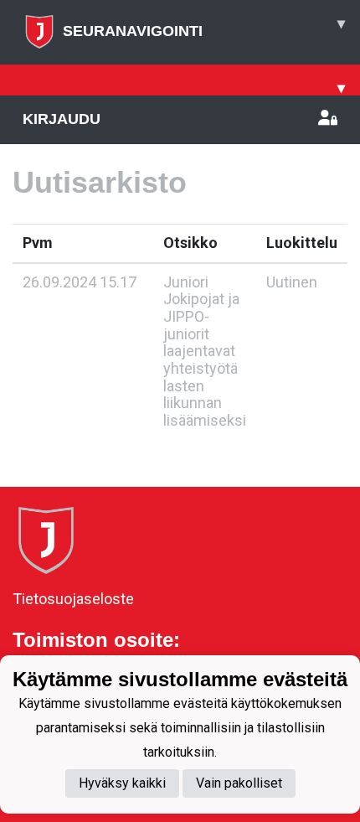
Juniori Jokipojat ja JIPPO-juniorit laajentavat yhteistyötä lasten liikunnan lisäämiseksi (204, 351)
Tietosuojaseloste (73, 598)
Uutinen (291, 282)
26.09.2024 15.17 (79, 282)
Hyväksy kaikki (122, 783)
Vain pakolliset (239, 783)
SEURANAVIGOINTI (204, 27)
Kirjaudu (61, 119)
